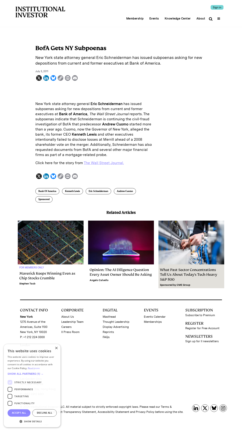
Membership (135, 18)
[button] (32, 374)
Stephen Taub (27, 283)
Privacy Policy (145, 412)
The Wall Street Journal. (104, 163)
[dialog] (32, 385)
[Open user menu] (219, 17)
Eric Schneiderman (98, 191)
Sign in (217, 7)
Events (154, 18)
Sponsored (44, 199)
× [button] (56, 348)
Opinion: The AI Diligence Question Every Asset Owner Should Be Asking (121, 272)
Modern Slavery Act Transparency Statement (66, 412)
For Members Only (31, 267)
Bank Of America (47, 191)
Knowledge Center (178, 18)
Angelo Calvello (99, 280)
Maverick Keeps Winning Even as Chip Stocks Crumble (47, 275)
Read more (34, 368)
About (200, 18)
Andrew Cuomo (125, 191)
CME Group (183, 284)
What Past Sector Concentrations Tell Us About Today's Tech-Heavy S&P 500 (188, 274)
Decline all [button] (44, 412)
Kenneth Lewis (72, 191)
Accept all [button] (19, 412)
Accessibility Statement (113, 412)
